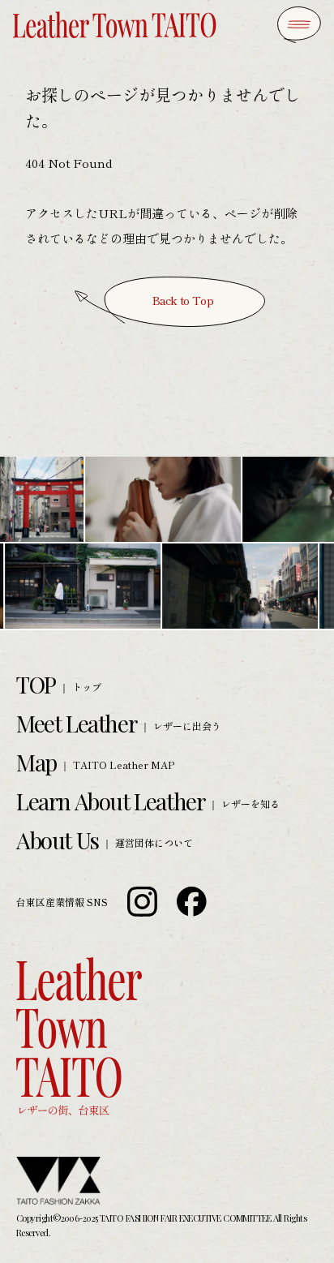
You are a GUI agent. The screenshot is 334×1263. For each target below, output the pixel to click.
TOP (36, 684)
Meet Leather (76, 723)
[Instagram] (142, 902)
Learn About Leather (110, 801)
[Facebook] (192, 902)
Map (36, 762)
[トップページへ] (114, 24)
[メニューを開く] (299, 24)
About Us (57, 840)
